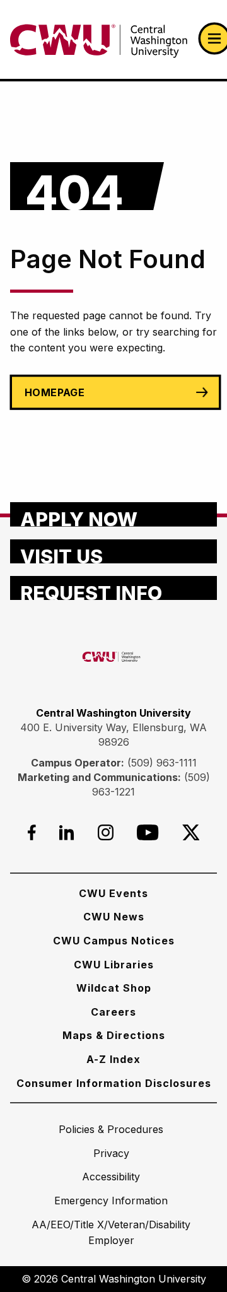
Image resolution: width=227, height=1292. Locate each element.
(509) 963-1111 (162, 762)
